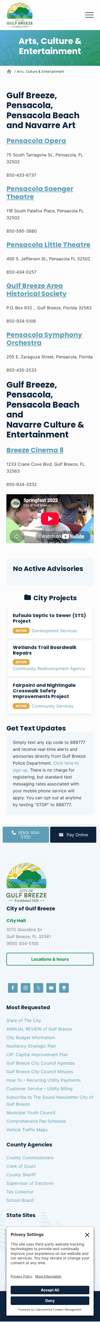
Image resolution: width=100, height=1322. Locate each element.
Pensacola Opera (36, 140)
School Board (20, 1200)
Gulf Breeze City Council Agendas (40, 1063)
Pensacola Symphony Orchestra (44, 338)
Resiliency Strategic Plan (31, 1046)
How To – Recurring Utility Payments (43, 1080)
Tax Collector (20, 1191)
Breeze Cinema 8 (35, 450)
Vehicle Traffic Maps (26, 1129)
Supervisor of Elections (29, 1183)
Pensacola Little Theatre (48, 244)
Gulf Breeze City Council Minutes (39, 1071)
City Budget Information (30, 1037)
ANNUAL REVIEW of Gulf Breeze (39, 1029)
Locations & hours (50, 959)
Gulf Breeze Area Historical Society (36, 289)
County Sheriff (21, 1174)
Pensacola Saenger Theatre (39, 192)
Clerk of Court (21, 1166)
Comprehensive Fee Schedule (36, 1121)
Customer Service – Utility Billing (39, 1088)
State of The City (23, 1020)
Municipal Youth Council (30, 1112)
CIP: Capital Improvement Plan (37, 1054)
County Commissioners (29, 1157)
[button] (89, 15)
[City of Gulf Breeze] (9, 72)
